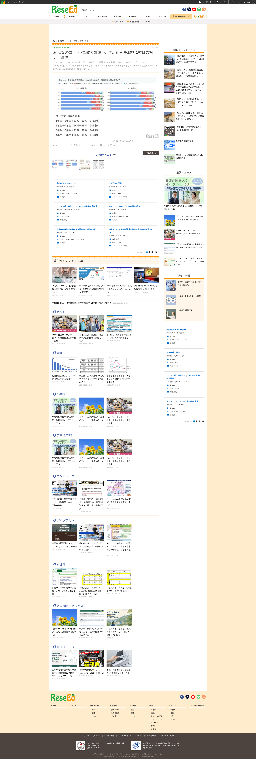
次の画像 (149, 153)
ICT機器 (132, 16)
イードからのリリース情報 (165, 736)
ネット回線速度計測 (196, 706)
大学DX (87, 16)
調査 (59, 352)
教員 (172, 713)
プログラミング (67, 520)
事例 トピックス (67, 646)
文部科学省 (118, 21)
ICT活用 (154, 710)
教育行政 (117, 16)
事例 (148, 16)
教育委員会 (134, 21)
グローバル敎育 (156, 716)
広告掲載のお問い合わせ (112, 736)
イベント (163, 16)
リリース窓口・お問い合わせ (91, 736)
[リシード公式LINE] (198, 696)
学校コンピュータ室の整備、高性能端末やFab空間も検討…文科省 (90, 303)
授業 (93, 710)
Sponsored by (141, 252)
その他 (148, 21)
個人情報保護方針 (150, 736)
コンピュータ (65, 476)
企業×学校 (154, 722)
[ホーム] (53, 41)
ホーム (57, 16)
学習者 (173, 710)
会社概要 (125, 736)
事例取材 (154, 726)
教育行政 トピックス (70, 605)
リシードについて (136, 736)
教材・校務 (102, 16)
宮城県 (61, 564)
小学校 (61, 394)
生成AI (72, 16)
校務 (93, 713)
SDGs (153, 713)
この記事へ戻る (105, 154)
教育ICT (62, 311)
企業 (172, 716)
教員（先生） (65, 435)
